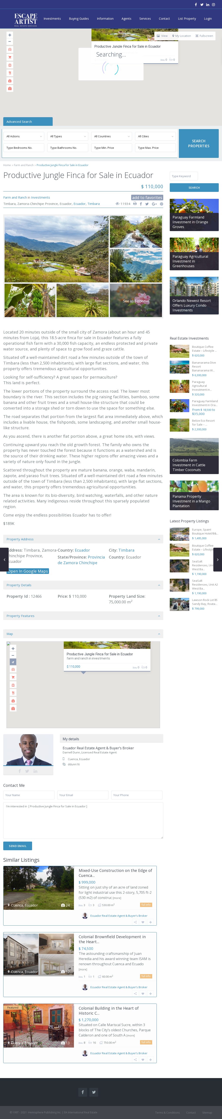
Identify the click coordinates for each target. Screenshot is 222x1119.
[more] (117, 898)
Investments (52, 18)
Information (105, 18)
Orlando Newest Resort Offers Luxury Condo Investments (192, 305)
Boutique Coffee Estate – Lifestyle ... (204, 349)
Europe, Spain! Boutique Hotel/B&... (205, 531)
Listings (30, 18)
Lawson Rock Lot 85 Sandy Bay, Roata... (204, 602)
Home (7, 165)
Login (208, 18)
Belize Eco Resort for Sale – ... (203, 422)
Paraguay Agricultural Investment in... (202, 386)
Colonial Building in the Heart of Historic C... (109, 1011)
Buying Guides (79, 18)
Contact (164, 18)
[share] (139, 204)
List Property (187, 18)
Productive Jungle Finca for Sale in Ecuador (127, 46)
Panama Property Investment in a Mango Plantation (191, 501)
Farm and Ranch (24, 165)
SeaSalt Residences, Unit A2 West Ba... (205, 584)
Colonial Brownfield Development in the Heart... (112, 939)
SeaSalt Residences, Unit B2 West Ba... (205, 565)
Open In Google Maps (28, 571)
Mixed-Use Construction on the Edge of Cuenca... (115, 873)
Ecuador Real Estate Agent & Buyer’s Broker (28, 754)
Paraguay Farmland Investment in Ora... (205, 403)
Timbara (93, 203)
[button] (92, 686)
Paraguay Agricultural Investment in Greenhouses (190, 261)
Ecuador (79, 203)
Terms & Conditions (167, 1112)
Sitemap (207, 1112)
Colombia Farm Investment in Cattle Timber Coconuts (189, 465)
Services (145, 18)
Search (194, 187)
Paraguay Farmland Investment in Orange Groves (190, 222)
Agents (126, 18)
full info (146, 905)
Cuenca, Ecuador (79, 759)
